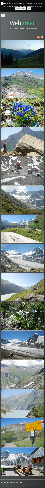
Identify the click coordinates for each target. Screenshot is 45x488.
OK (29, 8)
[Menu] (3, 15)
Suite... (39, 6)
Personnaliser (20, 8)
